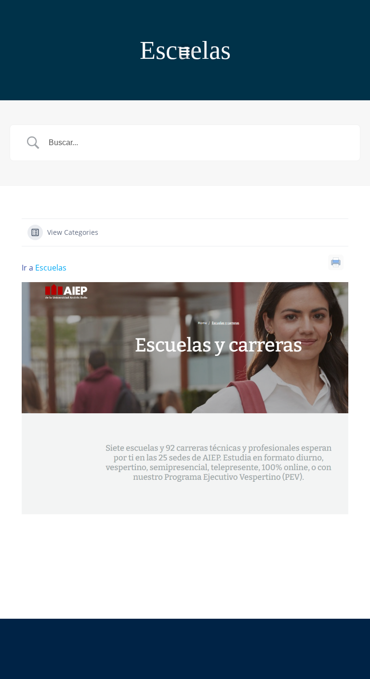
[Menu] (185, 51)
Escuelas (50, 267)
